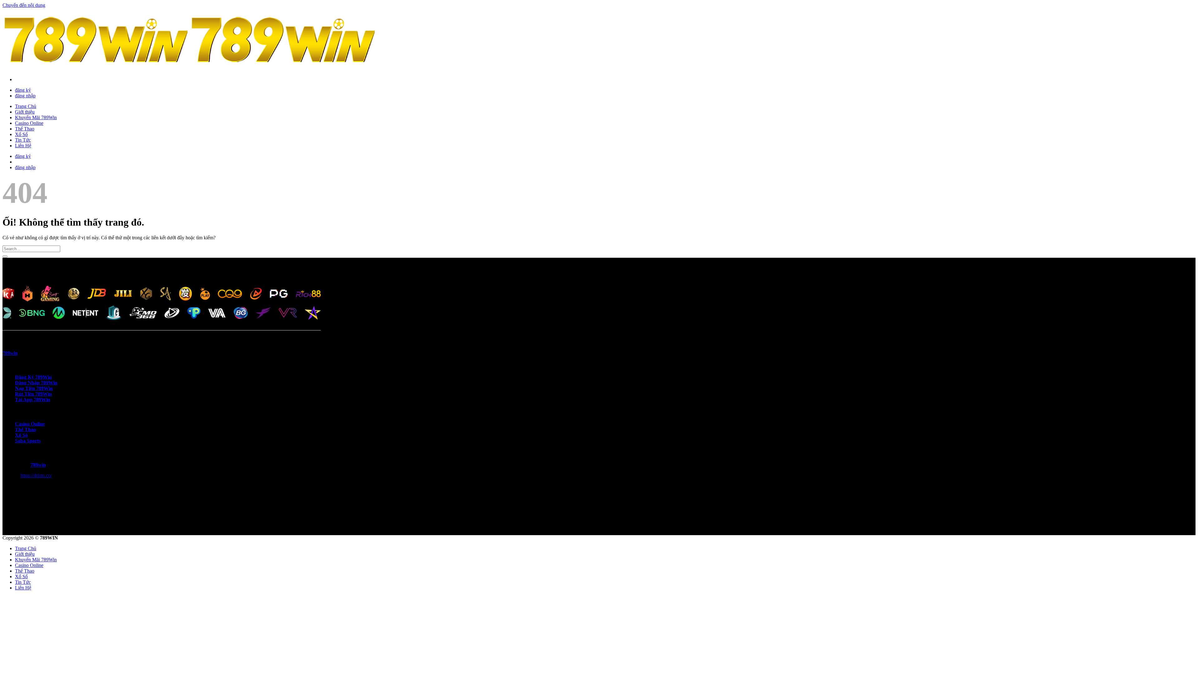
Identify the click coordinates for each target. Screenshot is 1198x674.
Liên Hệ (23, 145)
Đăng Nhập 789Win (36, 382)
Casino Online (29, 123)
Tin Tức (23, 140)
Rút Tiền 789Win (33, 394)
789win (38, 464)
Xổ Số (21, 134)
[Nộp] (4, 256)
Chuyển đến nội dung (23, 5)
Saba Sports (28, 440)
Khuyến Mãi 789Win (36, 117)
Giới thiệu (25, 112)
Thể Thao (24, 128)
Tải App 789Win (32, 399)
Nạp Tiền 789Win (34, 388)
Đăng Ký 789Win (33, 377)
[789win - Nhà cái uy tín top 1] (189, 68)
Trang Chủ (25, 106)
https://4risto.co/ (36, 475)
